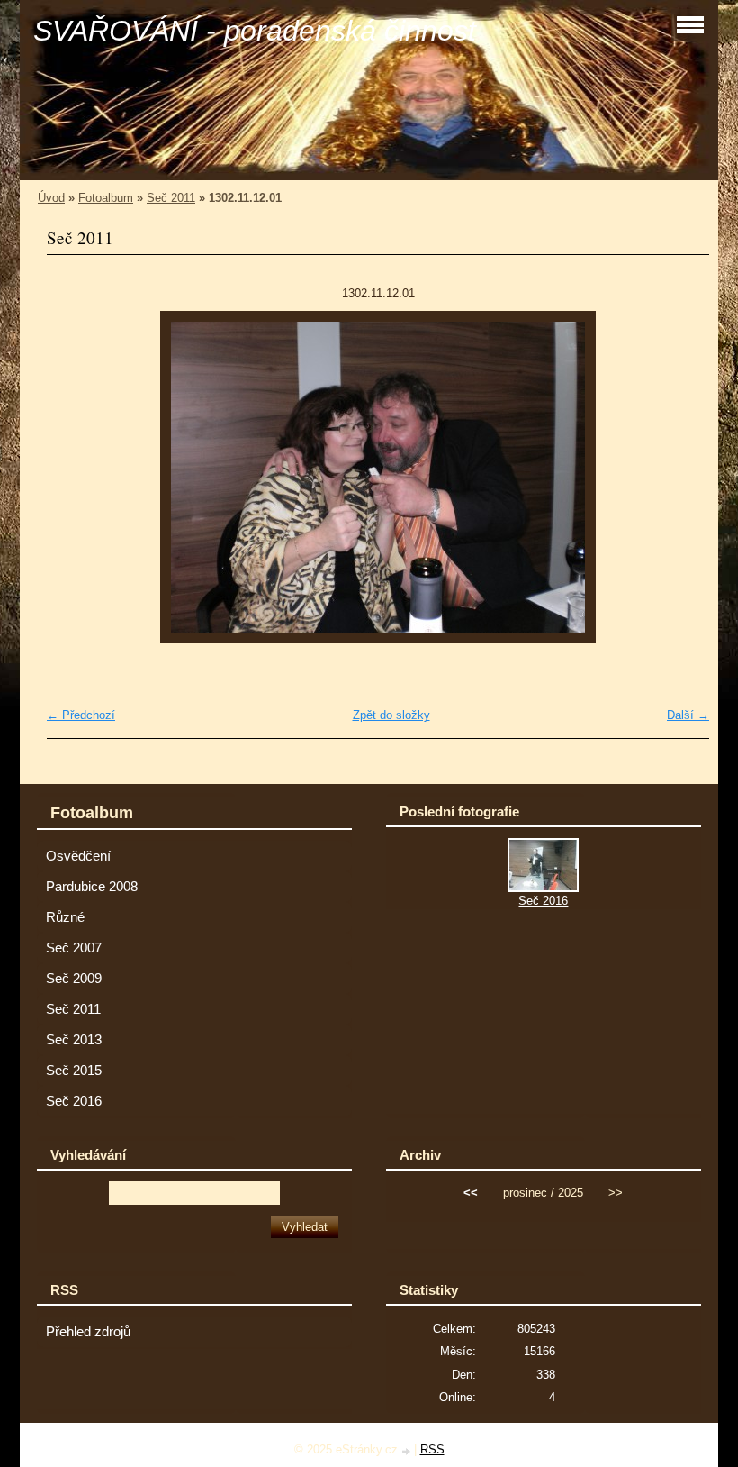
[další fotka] (680, 477)
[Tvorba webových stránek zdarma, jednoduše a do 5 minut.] (407, 1451)
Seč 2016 (74, 1101)
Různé (65, 917)
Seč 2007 (74, 948)
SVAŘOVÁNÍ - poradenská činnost (254, 30)
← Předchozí (81, 715)
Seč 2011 (171, 198)
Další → (688, 715)
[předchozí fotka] (76, 477)
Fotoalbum (105, 198)
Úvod (51, 198)
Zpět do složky (391, 715)
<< (471, 1192)
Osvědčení (78, 856)
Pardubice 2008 (92, 886)
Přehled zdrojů (88, 1332)
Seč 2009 (74, 978)
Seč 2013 (74, 1040)
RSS (432, 1449)
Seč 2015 (74, 1070)
